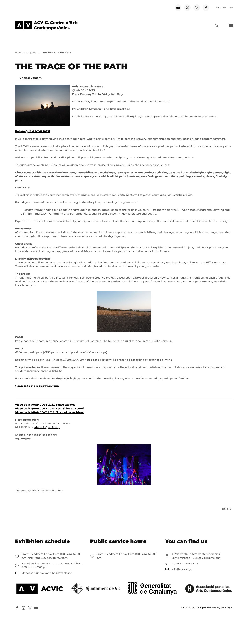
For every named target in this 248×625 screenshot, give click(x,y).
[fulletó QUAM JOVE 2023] (32, 131)
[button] (216, 25)
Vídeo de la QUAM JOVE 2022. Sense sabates (45, 404)
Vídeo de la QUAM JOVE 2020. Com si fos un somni (49, 408)
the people (226, 607)
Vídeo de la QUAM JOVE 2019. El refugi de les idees (49, 412)
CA (218, 7)
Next (225, 508)
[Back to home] (46, 25)
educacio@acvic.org (47, 427)
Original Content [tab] (30, 77)
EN (231, 7)
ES (224, 7)
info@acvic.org (181, 569)
